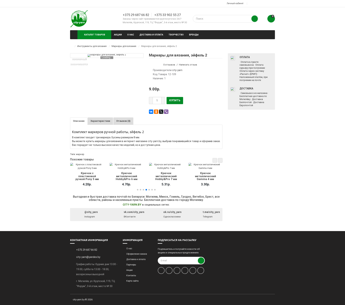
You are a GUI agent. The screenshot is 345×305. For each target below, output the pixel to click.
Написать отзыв (188, 64)
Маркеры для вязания (124, 46)
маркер (80, 154)
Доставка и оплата (151, 34)
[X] (161, 112)
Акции (118, 34)
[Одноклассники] (156, 112)
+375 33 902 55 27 (167, 15)
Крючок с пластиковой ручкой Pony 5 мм (87, 176)
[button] (215, 160)
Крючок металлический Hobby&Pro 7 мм (166, 176)
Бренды (194, 34)
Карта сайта (132, 281)
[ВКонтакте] (151, 112)
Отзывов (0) (123, 121)
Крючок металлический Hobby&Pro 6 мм (126, 176)
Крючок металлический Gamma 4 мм (205, 176)
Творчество (176, 34)
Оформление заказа (136, 254)
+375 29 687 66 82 (136, 15)
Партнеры (131, 264)
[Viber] (166, 112)
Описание (78, 121)
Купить (174, 100)
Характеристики (100, 121)
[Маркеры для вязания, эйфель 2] (107, 55)
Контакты (131, 275)
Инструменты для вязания (92, 46)
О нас (130, 34)
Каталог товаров (95, 34)
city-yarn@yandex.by (88, 257)
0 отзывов (169, 64)
